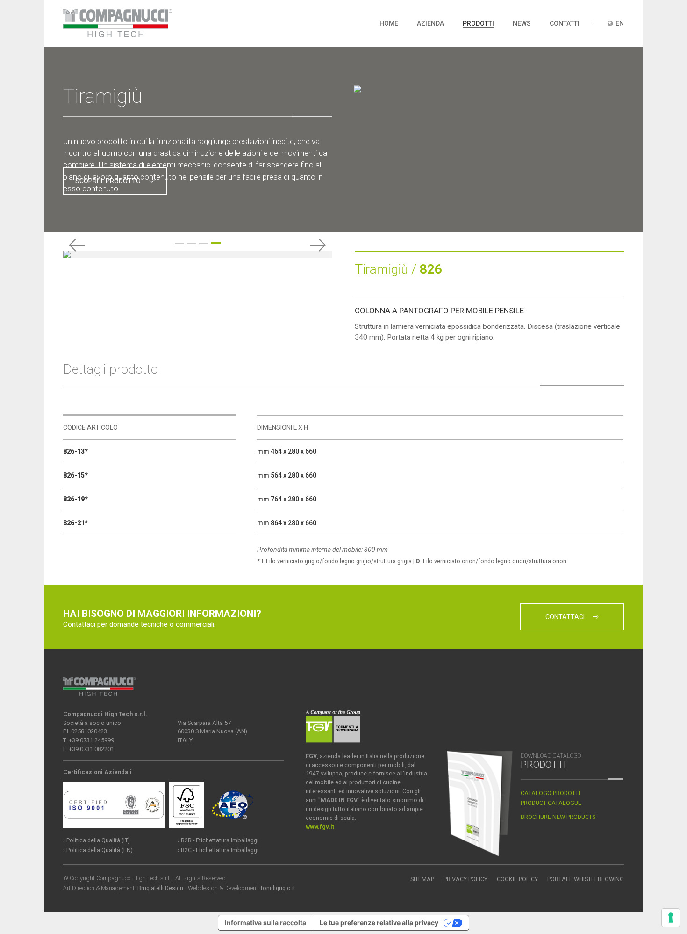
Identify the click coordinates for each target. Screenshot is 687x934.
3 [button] (203, 243)
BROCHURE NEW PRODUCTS (558, 816)
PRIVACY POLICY (465, 879)
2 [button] (191, 243)
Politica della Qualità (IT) (98, 840)
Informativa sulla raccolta (265, 923)
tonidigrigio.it (278, 887)
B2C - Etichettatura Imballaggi (219, 850)
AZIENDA (430, 23)
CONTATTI (565, 23)
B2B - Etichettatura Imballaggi (219, 840)
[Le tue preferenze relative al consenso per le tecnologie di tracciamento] (671, 918)
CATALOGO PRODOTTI (550, 792)
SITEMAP (422, 879)
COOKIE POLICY (517, 879)
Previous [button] (77, 245)
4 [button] (216, 243)
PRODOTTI (478, 23)
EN (619, 23)
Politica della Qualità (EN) (99, 850)
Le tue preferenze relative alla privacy (379, 923)
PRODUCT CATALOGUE (551, 802)
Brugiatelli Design (160, 887)
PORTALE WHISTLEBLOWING (585, 879)
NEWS (522, 23)
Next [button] (318, 245)
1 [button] (179, 243)
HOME (388, 23)
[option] (197, 254)
